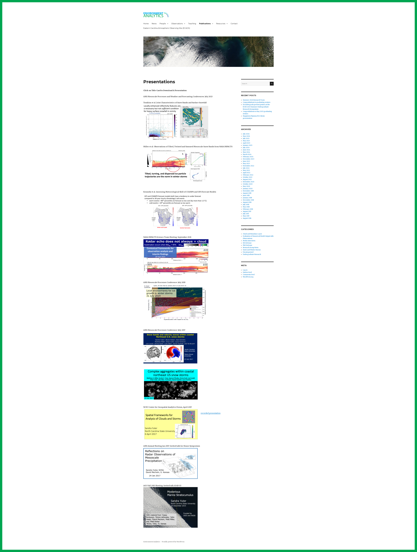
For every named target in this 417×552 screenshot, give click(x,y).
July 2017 (246, 214)
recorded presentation (210, 413)
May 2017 (246, 216)
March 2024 (247, 154)
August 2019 (247, 193)
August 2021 (247, 179)
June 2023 (246, 161)
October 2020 (247, 184)
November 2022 (248, 166)
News (154, 24)
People (163, 24)
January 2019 (247, 198)
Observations (177, 24)
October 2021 (247, 177)
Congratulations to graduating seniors (256, 102)
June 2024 (246, 150)
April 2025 (246, 143)
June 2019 (246, 195)
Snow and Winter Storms (252, 250)
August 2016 (247, 218)
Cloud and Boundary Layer (252, 234)
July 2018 (246, 204)
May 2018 (246, 207)
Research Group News (250, 247)
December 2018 (248, 200)
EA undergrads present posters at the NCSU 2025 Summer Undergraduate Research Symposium (256, 107)
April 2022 (246, 173)
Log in (245, 270)
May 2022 (246, 170)
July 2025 (246, 138)
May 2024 (246, 152)
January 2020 (247, 189)
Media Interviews (249, 241)
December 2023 (248, 159)
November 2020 (248, 182)
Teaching (192, 24)
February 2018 (248, 209)
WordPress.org (248, 277)
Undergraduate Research (252, 254)
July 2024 (246, 148)
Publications (205, 24)
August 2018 (247, 202)
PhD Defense (247, 245)
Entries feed (247, 272)
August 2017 (247, 211)
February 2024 (248, 157)
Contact (234, 24)
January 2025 (247, 145)
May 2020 (246, 186)
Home (146, 24)
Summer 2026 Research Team (254, 100)
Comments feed (249, 275)
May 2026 (246, 136)
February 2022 (248, 175)
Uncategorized (248, 252)
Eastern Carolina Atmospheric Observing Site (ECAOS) (166, 28)
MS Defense (247, 243)
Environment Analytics (151, 542)
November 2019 (248, 191)
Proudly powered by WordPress (173, 542)
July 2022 (246, 168)
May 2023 (246, 163)
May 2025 (246, 141)
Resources (220, 24)
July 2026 (246, 134)
